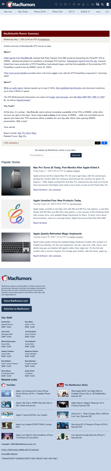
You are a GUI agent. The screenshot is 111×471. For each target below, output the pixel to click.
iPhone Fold (57, 12)
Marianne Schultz (31, 351)
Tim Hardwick (30, 341)
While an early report (13, 88)
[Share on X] (98, 143)
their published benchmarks (68, 88)
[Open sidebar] (108, 5)
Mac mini (8, 12)
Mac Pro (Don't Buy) (27, 133)
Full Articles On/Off (22, 458)
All (108, 12)
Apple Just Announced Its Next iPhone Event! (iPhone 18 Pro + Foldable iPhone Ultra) (33, 393)
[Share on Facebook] (104, 143)
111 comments (55, 190)
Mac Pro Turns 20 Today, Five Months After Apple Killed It (66, 167)
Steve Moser (6, 371)
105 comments (11, 143)
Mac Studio (23, 12)
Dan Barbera (6, 361)
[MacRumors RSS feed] (88, 4)
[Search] (103, 4)
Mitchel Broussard (8, 341)
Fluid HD (39, 458)
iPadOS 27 (85, 12)
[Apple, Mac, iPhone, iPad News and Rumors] (20, 8)
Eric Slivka (29, 322)
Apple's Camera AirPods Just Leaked (31, 415)
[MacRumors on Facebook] (65, 4)
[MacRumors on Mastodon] (74, 4)
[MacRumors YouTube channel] (78, 4)
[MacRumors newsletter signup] (92, 4)
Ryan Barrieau (30, 361)
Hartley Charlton (73, 171)
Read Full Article (40, 190)
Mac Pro (22, 136)
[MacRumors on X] (70, 4)
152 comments (55, 256)
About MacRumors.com (16, 301)
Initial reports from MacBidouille (18, 58)
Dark (55, 458)
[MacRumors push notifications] (83, 4)
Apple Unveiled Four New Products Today (57, 200)
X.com (9, 326)
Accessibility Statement (9, 454)
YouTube (10, 385)
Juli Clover (5, 331)
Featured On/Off (8, 458)
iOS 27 (71, 12)
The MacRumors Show (76, 385)
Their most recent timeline (16, 73)
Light (50, 458)
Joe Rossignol (75, 204)
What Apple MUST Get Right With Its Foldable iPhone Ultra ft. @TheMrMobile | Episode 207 (88, 393)
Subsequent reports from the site (82, 61)
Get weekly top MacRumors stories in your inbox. (55, 150)
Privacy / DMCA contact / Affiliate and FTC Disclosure (20, 450)
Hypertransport (23, 100)
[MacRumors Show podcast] (56, 4)
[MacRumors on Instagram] (60, 4)
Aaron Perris (29, 371)
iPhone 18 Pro (40, 12)
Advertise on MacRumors (16, 309)
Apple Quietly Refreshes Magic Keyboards (57, 233)
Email (3, 326)
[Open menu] (3, 4)
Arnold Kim (45, 39)
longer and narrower (59, 97)
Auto (45, 458)
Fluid (33, 458)
